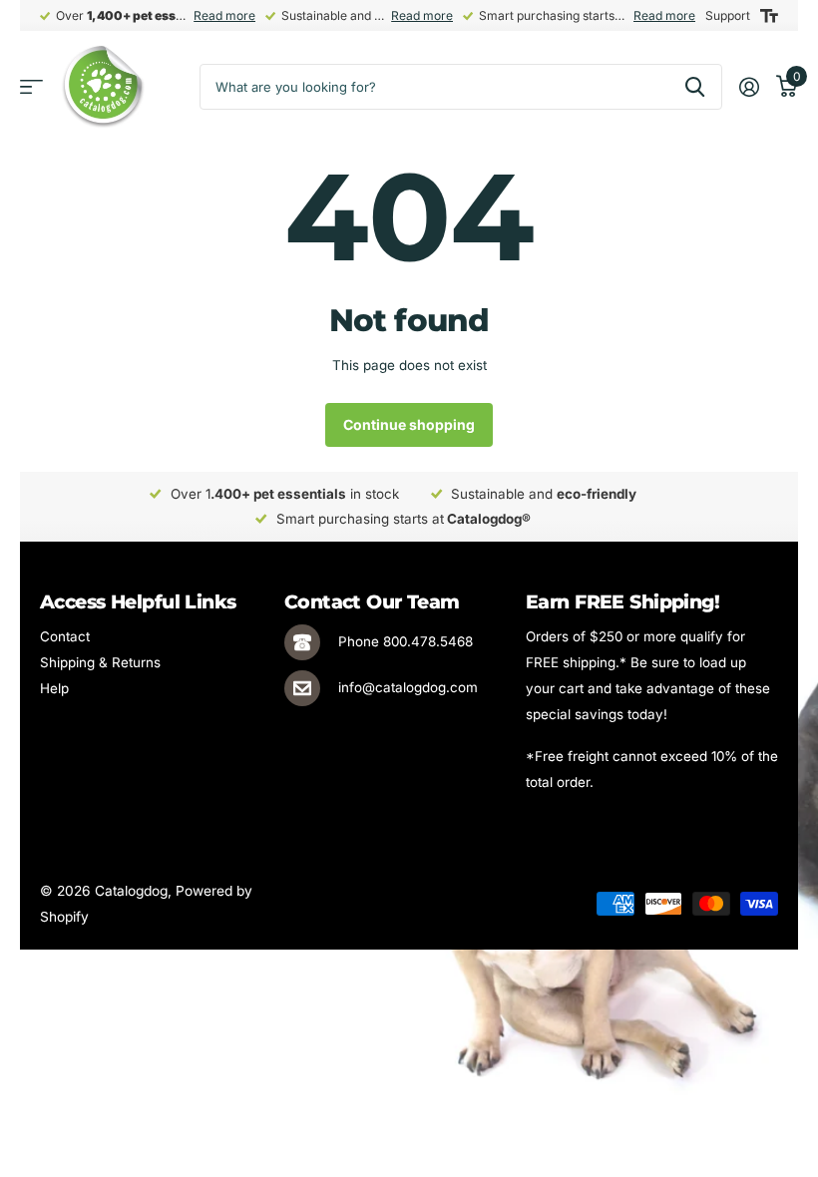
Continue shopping (409, 424)
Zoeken (694, 87)
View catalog (31, 87)
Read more (224, 15)
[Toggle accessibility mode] (769, 16)
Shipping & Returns (100, 662)
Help (54, 688)
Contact (65, 636)
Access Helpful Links (138, 601)
